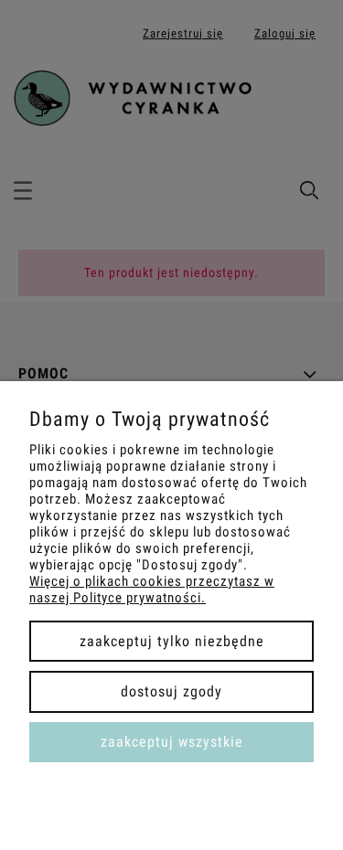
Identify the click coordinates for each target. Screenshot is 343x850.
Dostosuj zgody (171, 691)
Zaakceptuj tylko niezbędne (172, 641)
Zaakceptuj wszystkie (172, 741)
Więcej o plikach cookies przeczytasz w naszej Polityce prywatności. (151, 589)
